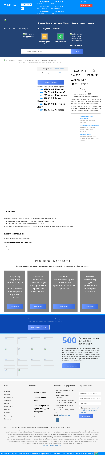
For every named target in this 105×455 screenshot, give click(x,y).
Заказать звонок (86, 5)
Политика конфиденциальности (52, 445)
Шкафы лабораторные (57, 69)
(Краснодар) (52, 95)
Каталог (49, 23)
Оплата (82, 23)
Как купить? (8, 406)
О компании (8, 397)
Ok (96, 454)
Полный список (71, 366)
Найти (77, 51)
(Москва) (50, 89)
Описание (10, 212)
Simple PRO (57, 73)
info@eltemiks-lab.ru (65, 415)
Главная (41, 23)
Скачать (7, 409)
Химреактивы (60, 42)
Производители (44, 29)
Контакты (56, 29)
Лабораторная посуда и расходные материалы (76, 43)
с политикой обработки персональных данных (90, 410)
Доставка (58, 23)
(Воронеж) (51, 92)
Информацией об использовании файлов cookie (78, 454)
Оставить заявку (51, 82)
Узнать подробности (38, 327)
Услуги (66, 23)
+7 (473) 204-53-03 (62, 395)
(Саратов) (50, 109)
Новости (90, 23)
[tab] (10, 211)
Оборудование (28, 37)
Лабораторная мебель (44, 43)
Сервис (75, 23)
